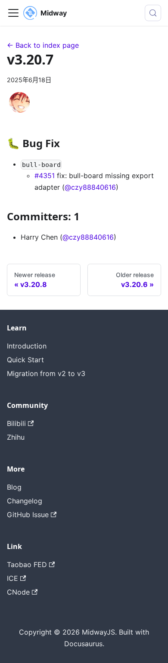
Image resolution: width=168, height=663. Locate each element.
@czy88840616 (90, 187)
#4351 (44, 175)
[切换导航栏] (13, 12)
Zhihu (16, 437)
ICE (12, 578)
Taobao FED (27, 564)
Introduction (27, 346)
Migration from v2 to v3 (46, 373)
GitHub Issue (28, 514)
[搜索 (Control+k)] (153, 13)
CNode (18, 592)
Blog (14, 487)
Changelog (24, 500)
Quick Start (25, 359)
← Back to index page (43, 45)
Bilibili (16, 423)
